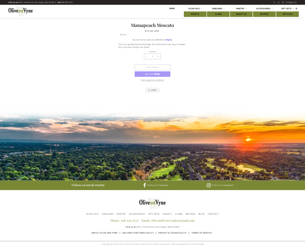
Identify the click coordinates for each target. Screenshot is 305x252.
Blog (201, 214)
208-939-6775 (66, 2)
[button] (274, 2)
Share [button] (153, 90)
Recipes (190, 214)
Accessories (137, 214)
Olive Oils (92, 214)
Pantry (121, 214)
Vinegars (108, 214)
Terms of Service (201, 233)
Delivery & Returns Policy (138, 233)
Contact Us (291, 2)
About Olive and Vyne (104, 233)
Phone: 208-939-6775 (124, 220)
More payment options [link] (152, 80)
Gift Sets (154, 214)
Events (167, 214)
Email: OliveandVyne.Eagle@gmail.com (168, 220)
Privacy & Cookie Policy (172, 233)
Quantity (152, 52)
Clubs (179, 214)
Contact (213, 214)
